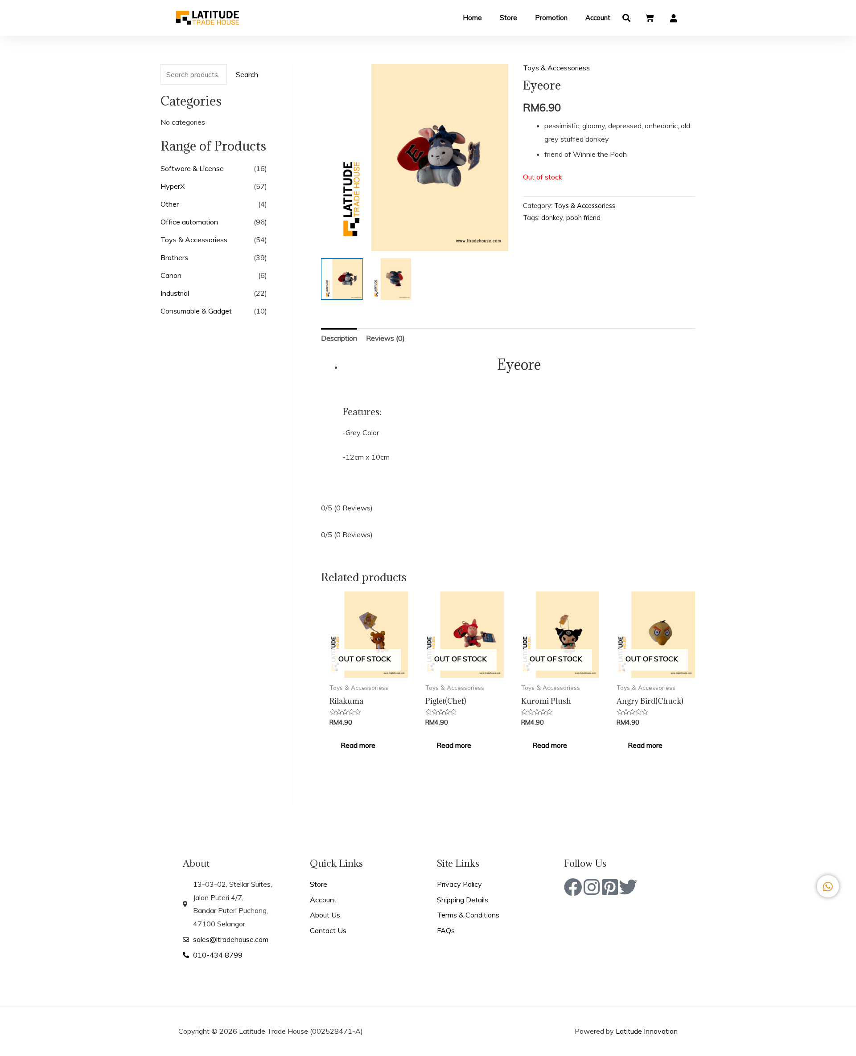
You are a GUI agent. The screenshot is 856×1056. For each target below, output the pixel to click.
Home (472, 17)
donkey (552, 218)
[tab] (339, 338)
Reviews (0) (385, 338)
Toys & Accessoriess (193, 239)
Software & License (192, 168)
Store (508, 17)
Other (169, 204)
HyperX (172, 186)
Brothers (174, 257)
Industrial (174, 293)
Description (339, 338)
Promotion (551, 17)
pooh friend (583, 218)
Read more (358, 745)
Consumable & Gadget (196, 310)
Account (597, 17)
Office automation (189, 221)
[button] (626, 18)
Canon (170, 275)
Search (247, 74)
